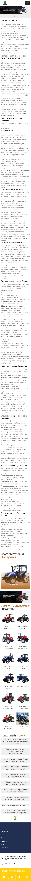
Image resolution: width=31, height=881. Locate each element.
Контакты (27, 878)
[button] (27, 574)
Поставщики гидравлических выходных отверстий (15, 768)
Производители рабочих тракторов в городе (15, 791)
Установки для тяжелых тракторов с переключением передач (15, 741)
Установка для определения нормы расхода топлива (15, 798)
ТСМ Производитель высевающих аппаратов (15, 811)
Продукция (11, 878)
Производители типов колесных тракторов (15, 783)
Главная (3, 16)
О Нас (19, 878)
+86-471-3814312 (10, 864)
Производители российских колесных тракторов (15, 760)
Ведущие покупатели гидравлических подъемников (15, 751)
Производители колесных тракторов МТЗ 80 (15, 775)
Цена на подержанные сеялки (15, 805)
